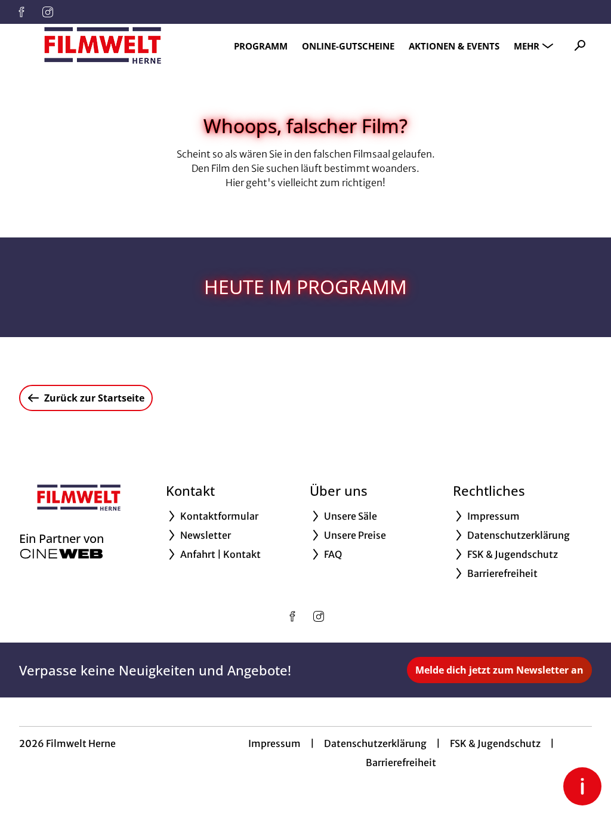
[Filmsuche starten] (580, 45)
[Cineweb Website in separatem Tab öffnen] (61, 553)
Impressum (274, 743)
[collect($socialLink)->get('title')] (21, 12)
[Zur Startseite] (102, 45)
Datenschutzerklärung (375, 743)
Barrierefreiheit (401, 762)
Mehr (526, 46)
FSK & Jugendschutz (495, 743)
